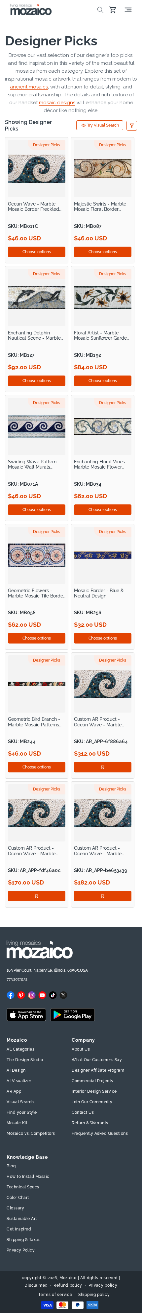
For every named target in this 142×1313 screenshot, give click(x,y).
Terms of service (55, 1294)
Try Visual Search (103, 125)
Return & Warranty (90, 1123)
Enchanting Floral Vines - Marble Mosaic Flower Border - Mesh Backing (101, 464)
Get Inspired (19, 1229)
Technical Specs (23, 1187)
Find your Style (22, 1112)
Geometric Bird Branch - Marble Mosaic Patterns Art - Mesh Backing (34, 722)
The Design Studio (25, 1060)
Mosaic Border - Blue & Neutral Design (99, 593)
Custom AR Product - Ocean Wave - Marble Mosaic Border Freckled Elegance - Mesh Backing (101, 722)
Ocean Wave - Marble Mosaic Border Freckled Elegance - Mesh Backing (35, 206)
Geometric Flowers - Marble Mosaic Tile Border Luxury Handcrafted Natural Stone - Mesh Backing (36, 593)
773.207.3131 (17, 979)
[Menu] (128, 10)
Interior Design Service (94, 1091)
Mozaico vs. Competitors (31, 1133)
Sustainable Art (22, 1218)
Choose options (36, 252)
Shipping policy (94, 1294)
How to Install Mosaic (28, 1176)
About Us (81, 1049)
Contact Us (83, 1112)
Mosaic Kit (17, 1123)
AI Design (16, 1070)
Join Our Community (92, 1102)
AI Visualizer (19, 1081)
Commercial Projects (92, 1081)
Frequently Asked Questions (100, 1133)
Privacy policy (103, 1285)
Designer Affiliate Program (98, 1070)
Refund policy (67, 1285)
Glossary (15, 1208)
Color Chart (18, 1197)
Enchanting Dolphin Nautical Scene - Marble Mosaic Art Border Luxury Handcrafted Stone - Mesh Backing (36, 335)
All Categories (20, 1049)
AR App (14, 1091)
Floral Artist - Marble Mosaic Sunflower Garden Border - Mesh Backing (101, 335)
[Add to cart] (102, 767)
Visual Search (20, 1102)
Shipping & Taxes (23, 1239)
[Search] (100, 10)
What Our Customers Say (97, 1060)
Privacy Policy (21, 1250)
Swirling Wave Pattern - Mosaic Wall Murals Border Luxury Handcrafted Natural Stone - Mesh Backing (34, 464)
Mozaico (68, 1278)
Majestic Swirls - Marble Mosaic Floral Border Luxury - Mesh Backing (100, 206)
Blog (11, 1166)
